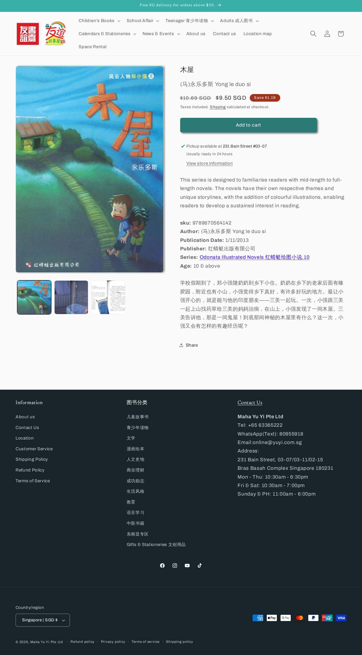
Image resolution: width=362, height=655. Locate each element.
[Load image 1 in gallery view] (34, 297)
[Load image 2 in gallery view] (71, 297)
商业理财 (136, 470)
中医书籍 (136, 523)
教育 (131, 502)
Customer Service (34, 448)
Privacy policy (113, 642)
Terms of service (146, 642)
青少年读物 (138, 427)
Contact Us (27, 427)
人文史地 (136, 459)
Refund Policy (30, 470)
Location (25, 438)
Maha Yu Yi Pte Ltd (46, 642)
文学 (131, 438)
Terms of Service (33, 480)
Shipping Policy (32, 459)
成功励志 (136, 480)
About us (25, 416)
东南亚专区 (138, 534)
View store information (209, 163)
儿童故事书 (138, 416)
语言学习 (136, 512)
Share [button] (192, 345)
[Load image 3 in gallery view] (108, 297)
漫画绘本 (136, 448)
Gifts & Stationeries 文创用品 (156, 544)
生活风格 (136, 491)
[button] (99, 20)
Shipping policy (179, 642)
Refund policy (82, 642)
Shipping (218, 106)
